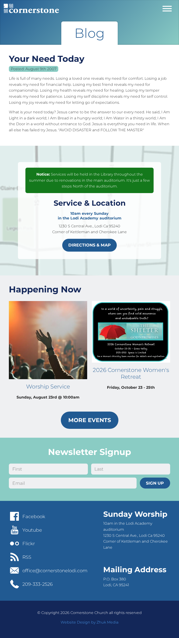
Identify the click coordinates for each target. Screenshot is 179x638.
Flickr (28, 543)
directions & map (89, 245)
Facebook (33, 516)
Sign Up (155, 483)
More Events (89, 420)
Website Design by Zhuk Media (89, 622)
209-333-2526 (37, 584)
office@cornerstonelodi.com (54, 570)
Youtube (32, 530)
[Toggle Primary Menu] (167, 8)
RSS (26, 557)
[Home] (31, 8)
